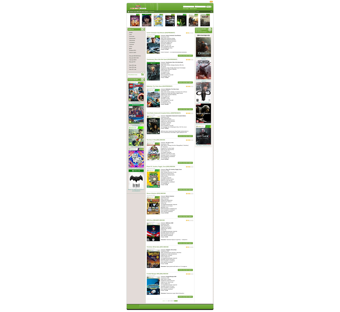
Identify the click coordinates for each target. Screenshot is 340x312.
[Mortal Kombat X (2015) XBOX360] (203, 122)
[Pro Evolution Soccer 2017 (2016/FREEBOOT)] (136, 123)
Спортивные (132, 42)
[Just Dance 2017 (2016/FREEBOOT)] (136, 167)
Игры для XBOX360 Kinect (135, 55)
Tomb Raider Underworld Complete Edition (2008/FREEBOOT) (164, 113)
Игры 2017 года (132, 69)
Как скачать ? (199, 30)
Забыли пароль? (193, 8)
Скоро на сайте (132, 52)
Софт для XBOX (132, 59)
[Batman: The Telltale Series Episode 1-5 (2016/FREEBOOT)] (136, 188)
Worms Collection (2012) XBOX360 (156, 193)
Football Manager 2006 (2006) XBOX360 (157, 273)
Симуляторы (132, 40)
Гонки (130, 34)
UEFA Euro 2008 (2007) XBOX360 (156, 220)
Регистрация (186, 8)
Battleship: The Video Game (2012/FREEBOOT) (159, 86)
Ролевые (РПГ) (132, 50)
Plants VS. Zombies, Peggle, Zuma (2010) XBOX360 (161, 166)
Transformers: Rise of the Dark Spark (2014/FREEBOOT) (162, 59)
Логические (131, 36)
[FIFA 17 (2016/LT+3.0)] (136, 145)
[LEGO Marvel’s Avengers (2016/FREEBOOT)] (136, 100)
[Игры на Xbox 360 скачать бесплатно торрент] (138, 7)
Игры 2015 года (132, 65)
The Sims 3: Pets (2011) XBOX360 (156, 140)
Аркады (131, 32)
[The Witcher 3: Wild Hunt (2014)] (203, 144)
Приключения (132, 38)
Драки (130, 48)
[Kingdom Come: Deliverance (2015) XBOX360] (203, 56)
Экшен (130, 46)
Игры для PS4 (132, 61)
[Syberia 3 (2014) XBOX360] (203, 101)
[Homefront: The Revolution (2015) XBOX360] (203, 78)
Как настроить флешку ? (201, 31)
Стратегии (131, 44)
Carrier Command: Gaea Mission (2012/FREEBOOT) (161, 32)
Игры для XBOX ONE (134, 57)
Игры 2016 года (132, 67)
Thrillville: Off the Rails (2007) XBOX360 (157, 247)
